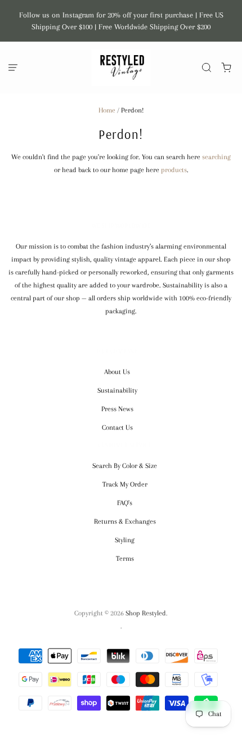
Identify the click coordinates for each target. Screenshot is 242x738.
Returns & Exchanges (125, 521)
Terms (125, 558)
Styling (125, 540)
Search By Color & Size (124, 466)
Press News (117, 409)
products (174, 170)
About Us (117, 372)
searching (216, 157)
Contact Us (117, 427)
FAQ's (124, 503)
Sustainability (117, 390)
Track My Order (124, 484)
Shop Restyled (146, 613)
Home (106, 110)
